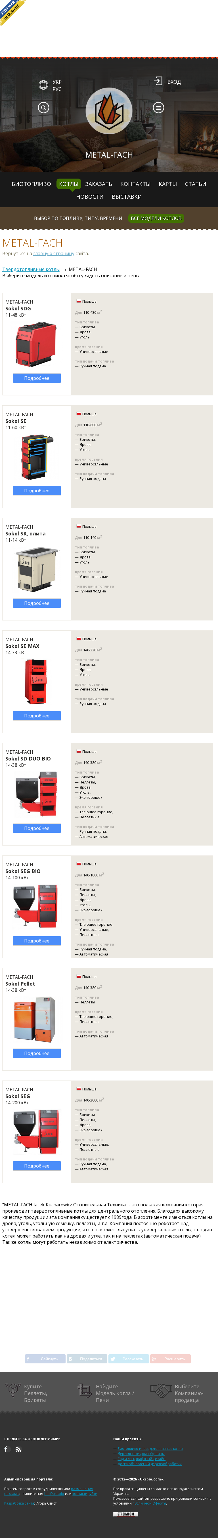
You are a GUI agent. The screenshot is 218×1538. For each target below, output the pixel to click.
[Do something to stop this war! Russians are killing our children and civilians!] (13, 13)
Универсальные (93, 351)
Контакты (135, 184)
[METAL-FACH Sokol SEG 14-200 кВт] (36, 1154)
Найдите (115, 1393)
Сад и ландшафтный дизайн (141, 1458)
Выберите (189, 1393)
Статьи (195, 184)
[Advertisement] (109, 1293)
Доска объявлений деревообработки (150, 1463)
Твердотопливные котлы (31, 269)
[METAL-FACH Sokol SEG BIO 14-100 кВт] (36, 928)
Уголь (84, 337)
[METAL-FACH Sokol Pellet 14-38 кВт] (36, 1041)
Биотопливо (31, 184)
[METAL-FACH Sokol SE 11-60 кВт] (36, 478)
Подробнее (36, 378)
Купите (35, 1393)
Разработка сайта (19, 1503)
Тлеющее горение (95, 811)
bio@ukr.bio (54, 1493)
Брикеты (87, 326)
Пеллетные (89, 816)
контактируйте (84, 1493)
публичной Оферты (149, 1503)
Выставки (127, 196)
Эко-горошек (90, 797)
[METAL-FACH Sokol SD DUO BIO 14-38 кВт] (36, 816)
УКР (57, 81)
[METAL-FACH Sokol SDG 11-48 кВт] (36, 366)
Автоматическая (93, 836)
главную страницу (53, 253)
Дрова (85, 331)
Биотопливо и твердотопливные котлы (150, 1448)
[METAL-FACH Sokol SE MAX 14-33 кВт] (36, 703)
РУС (57, 89)
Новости (90, 196)
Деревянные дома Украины (141, 1453)
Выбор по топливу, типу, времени (78, 218)
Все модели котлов (156, 218)
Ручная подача (92, 365)
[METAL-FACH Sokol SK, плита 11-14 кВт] (36, 591)
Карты (168, 184)
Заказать (98, 184)
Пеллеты (87, 782)
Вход (174, 81)
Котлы (69, 184)
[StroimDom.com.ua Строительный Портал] (125, 1515)
